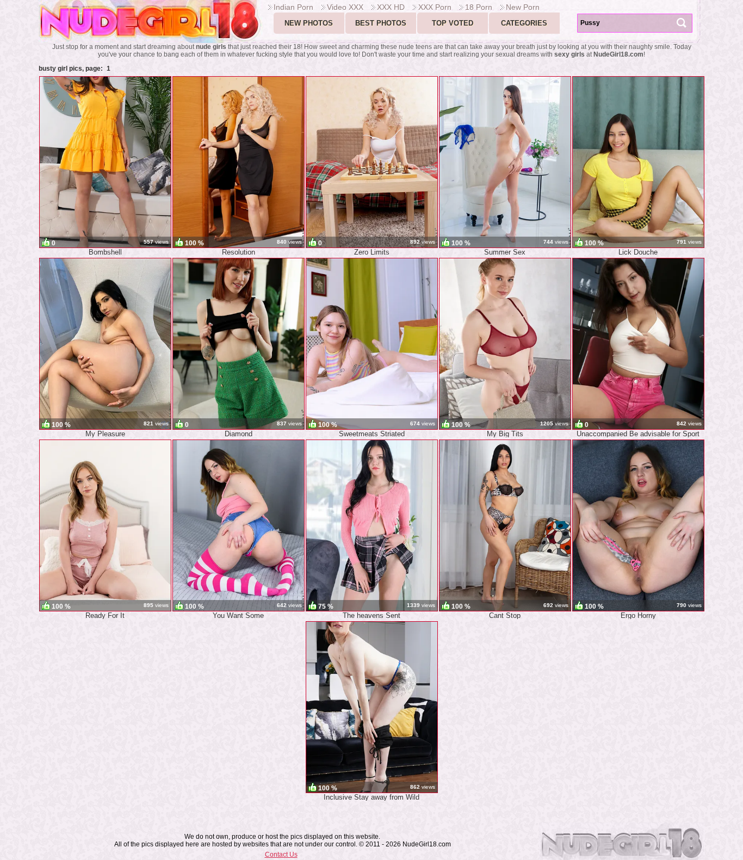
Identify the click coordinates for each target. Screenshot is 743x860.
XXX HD (391, 7)
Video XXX (345, 7)
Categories (524, 23)
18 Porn (478, 7)
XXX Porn (434, 7)
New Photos (308, 23)
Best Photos (380, 23)
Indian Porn (293, 7)
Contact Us (281, 854)
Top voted (452, 23)
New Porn (523, 7)
